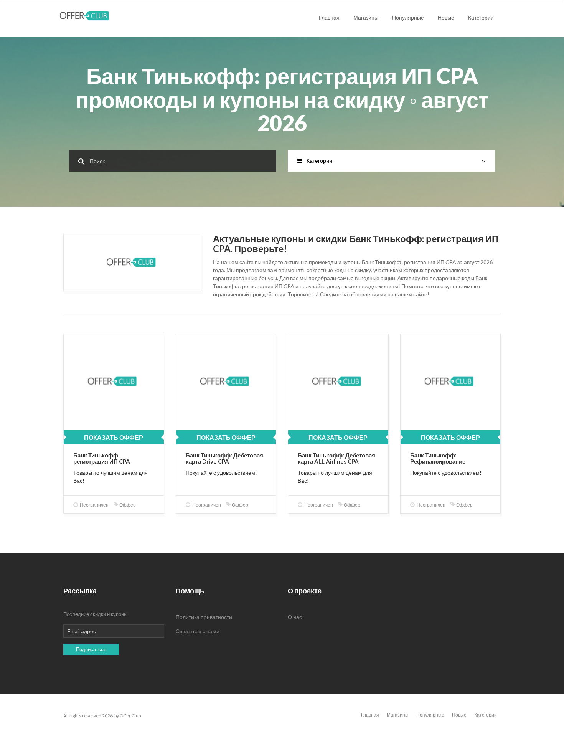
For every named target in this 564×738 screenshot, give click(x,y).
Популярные (408, 17)
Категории (481, 17)
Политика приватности (204, 617)
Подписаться (91, 649)
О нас (295, 617)
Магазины (365, 17)
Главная (329, 17)
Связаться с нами (197, 631)
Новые (446, 17)
